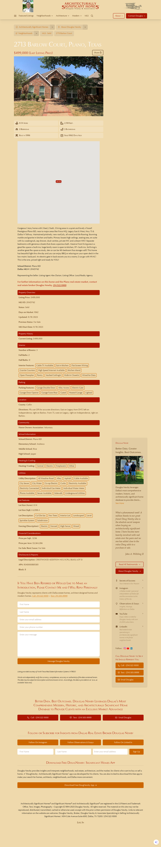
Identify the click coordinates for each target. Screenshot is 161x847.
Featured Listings (26, 15)
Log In (80, 822)
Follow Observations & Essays (81, 742)
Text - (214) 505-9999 (130, 672)
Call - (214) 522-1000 (130, 665)
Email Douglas (127, 679)
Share (96, 52)
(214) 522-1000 (110, 816)
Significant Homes (63, 803)
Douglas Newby (122, 443)
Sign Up (136, 751)
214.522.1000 (59, 285)
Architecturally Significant (87, 803)
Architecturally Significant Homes (35, 803)
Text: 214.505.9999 (59, 596)
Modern (75, 15)
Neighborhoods (44, 15)
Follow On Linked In (123, 742)
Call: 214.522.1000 (40, 596)
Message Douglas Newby (59, 661)
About (118, 16)
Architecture (61, 15)
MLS (86, 15)
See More (120, 503)
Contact (135, 16)
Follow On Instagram (38, 742)
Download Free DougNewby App (79, 785)
